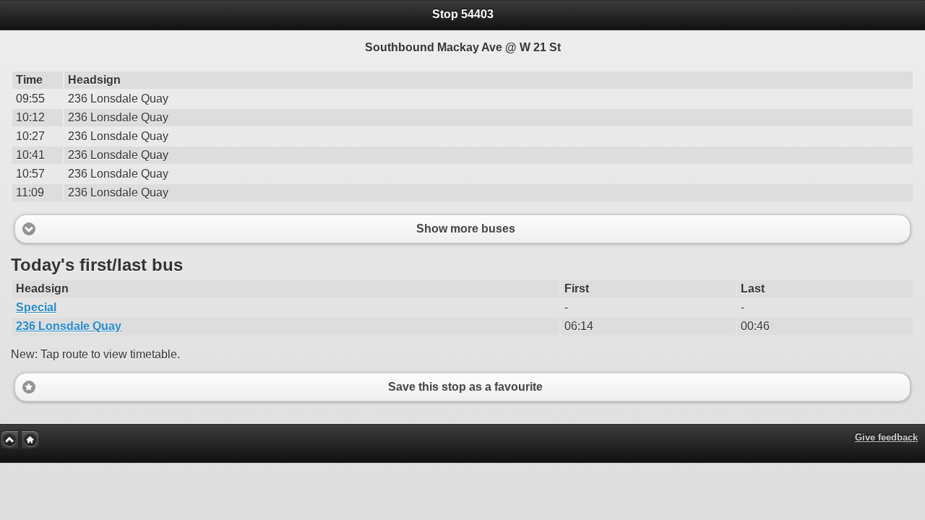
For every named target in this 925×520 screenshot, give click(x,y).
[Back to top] (9, 439)
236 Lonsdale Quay (68, 326)
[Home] (30, 439)
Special (36, 307)
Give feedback (886, 437)
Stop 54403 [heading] (463, 14)
